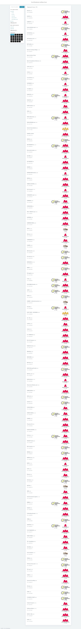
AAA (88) (12, 11)
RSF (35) (11, 21)
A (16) (13, 12)
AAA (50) (13, 16)
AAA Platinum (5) (15, 19)
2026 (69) (12, 27)
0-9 (15, 34)
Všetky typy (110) (13, 22)
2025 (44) (12, 28)
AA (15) (13, 14)
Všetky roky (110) (13, 30)
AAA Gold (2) (14, 17)
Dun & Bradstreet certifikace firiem (39, 2)
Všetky (12, 34)
